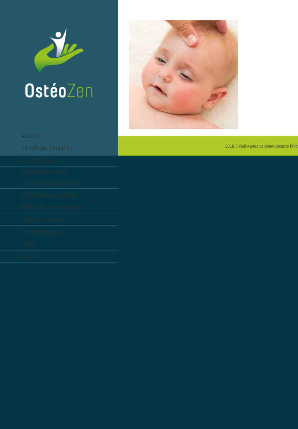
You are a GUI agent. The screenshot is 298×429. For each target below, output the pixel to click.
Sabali (241, 146)
